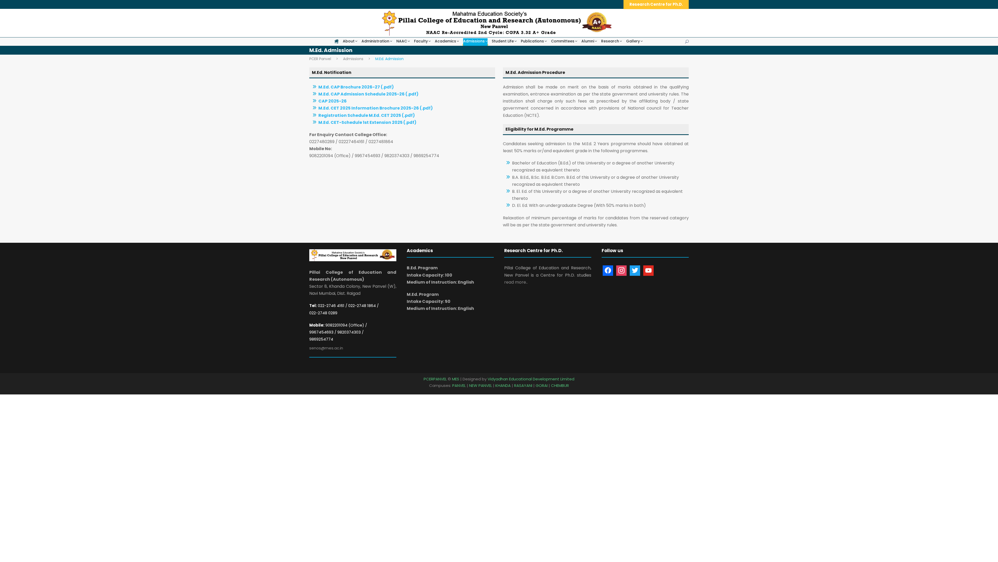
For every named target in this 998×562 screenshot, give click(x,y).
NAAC (401, 41)
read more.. (516, 282)
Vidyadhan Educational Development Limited (531, 379)
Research (610, 41)
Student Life (503, 41)
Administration (375, 41)
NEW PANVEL (480, 385)
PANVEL (459, 385)
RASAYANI (523, 385)
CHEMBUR (560, 385)
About (348, 41)
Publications (532, 41)
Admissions (474, 41)
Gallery (633, 41)
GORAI (542, 385)
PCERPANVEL (435, 379)
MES (455, 379)
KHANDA (503, 385)
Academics (445, 41)
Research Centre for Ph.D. (656, 4)
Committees (562, 41)
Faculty (421, 41)
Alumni (587, 41)
